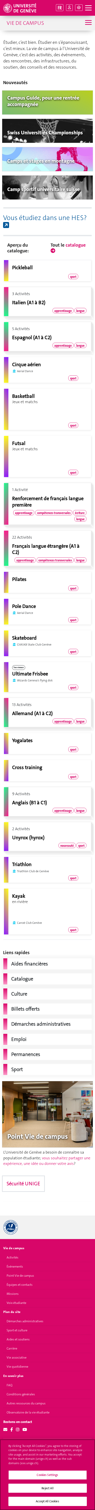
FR (60, 7)
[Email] (5, 1429)
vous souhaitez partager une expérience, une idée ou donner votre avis (46, 1160)
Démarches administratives (25, 1321)
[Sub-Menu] (88, 23)
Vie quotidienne (17, 1367)
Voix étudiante (16, 1303)
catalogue (76, 245)
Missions (13, 1294)
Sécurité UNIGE (23, 1183)
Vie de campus (25, 23)
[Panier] (79, 7)
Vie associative (17, 1357)
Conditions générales (21, 1394)
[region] (47, 1474)
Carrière (12, 1348)
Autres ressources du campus (26, 1403)
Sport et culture (17, 1330)
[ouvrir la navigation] (88, 8)
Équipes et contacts (19, 1285)
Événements (15, 1266)
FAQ (9, 1385)
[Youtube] (25, 1429)
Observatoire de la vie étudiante (28, 1412)
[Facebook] (11, 1429)
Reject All (47, 1488)
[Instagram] (17, 1429)
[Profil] (69, 7)
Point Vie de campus (20, 1276)
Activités (12, 1257)
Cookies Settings (47, 1475)
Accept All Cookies (47, 1501)
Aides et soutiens (18, 1339)
